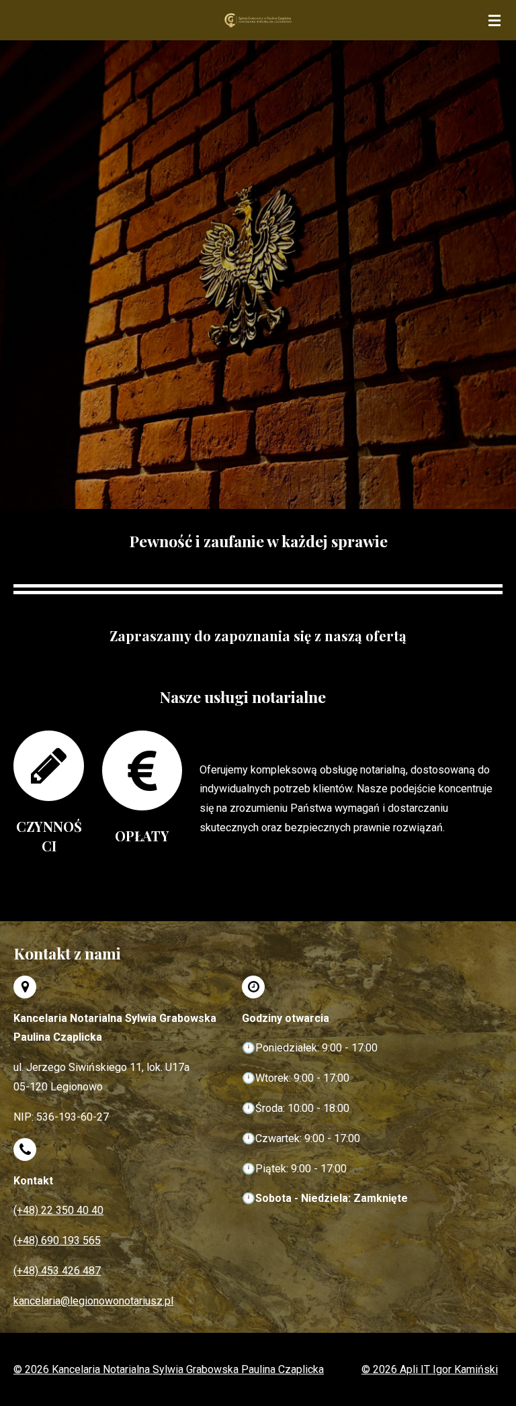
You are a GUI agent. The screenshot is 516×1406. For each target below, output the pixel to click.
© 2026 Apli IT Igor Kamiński (429, 1369)
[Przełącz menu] (494, 20)
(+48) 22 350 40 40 (58, 1210)
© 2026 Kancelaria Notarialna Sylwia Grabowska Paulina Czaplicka (168, 1369)
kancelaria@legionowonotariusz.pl (93, 1301)
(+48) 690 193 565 (57, 1240)
